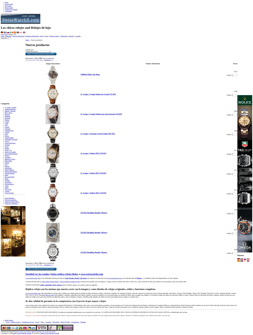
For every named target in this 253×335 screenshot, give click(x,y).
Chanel (7, 127)
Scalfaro (7, 180)
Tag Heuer (8, 182)
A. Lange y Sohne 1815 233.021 (93, 153)
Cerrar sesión (9, 4)
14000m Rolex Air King (90, 74)
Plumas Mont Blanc (11, 172)
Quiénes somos (54, 36)
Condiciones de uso (28, 322)
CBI (6, 125)
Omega (7, 163)
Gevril (7, 141)
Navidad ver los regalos (37, 274)
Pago (46, 36)
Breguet (7, 114)
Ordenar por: (29, 50)
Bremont (7, 118)
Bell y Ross (8, 113)
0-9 (54, 331)
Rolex (6, 179)
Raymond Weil (9, 177)
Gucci (6, 147)
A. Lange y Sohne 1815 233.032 (93, 193)
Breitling (7, 116)
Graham (7, 145)
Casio (6, 123)
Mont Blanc (8, 161)
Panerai (7, 166)
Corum (7, 132)
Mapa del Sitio (65, 322)
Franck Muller (9, 138)
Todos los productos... (11, 203)
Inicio (6, 2)
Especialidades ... (10, 198)
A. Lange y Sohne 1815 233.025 (93, 173)
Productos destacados (32, 36)
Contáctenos (64, 36)
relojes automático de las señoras (51, 285)
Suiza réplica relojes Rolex (64, 274)
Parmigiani (8, 168)
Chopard (7, 129)
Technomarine (9, 184)
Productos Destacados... (12, 202)
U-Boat (7, 191)
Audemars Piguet (10, 109)
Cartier (7, 122)
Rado (6, 175)
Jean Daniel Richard (11, 154)
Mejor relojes (9, 320)
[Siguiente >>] (48, 60)
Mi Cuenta (8, 6)
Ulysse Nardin (9, 193)
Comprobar (8, 11)
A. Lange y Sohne (10, 107)
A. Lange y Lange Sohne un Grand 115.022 (98, 94)
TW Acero (8, 189)
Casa (2, 36)
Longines (8, 157)
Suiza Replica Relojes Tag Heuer (76, 278)
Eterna (7, 136)
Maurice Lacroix (10, 159)
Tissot (6, 186)
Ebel (6, 134)
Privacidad (55, 322)
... (42, 60)
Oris (6, 164)
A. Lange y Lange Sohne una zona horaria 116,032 (101, 114)
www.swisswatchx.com (91, 274)
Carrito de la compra (11, 9)
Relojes (139, 278)
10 (41, 60)
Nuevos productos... (11, 200)
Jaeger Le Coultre (10, 152)
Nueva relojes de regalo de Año (70, 281)
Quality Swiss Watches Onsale (21, 333)
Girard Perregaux (10, 143)
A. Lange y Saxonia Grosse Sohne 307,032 (97, 134)
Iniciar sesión (9, 8)
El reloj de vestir (49, 295)
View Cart (4, 34)
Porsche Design (10, 173)
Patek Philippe (9, 170)
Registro (71, 36)
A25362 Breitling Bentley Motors (93, 213)
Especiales (8, 36)
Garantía (78, 36)
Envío (42, 36)
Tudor (6, 188)
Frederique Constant (11, 139)
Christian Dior (9, 130)
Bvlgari (7, 120)
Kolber (7, 155)
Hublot (7, 148)
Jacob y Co (8, 150)
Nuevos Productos (18, 36)
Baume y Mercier (10, 111)
